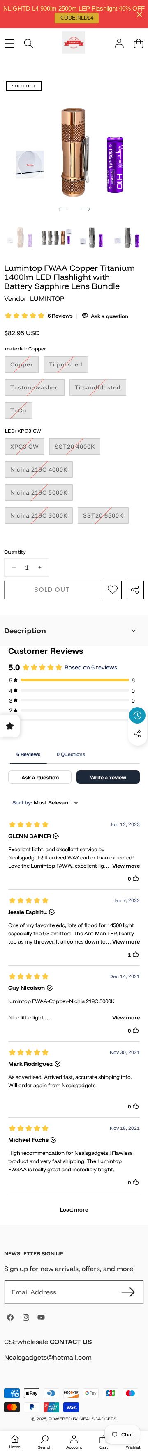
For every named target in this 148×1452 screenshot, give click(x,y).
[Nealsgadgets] (73, 44)
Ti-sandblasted (100, 389)
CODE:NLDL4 (76, 18)
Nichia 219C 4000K (41, 471)
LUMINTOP (47, 298)
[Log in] (119, 43)
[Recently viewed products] (137, 715)
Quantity (14, 552)
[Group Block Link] (74, 1354)
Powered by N (66, 1419)
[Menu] (9, 43)
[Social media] (137, 734)
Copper (24, 366)
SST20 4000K (77, 448)
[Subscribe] (128, 1291)
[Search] (28, 43)
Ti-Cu (21, 412)
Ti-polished (68, 366)
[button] (138, 43)
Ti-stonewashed (37, 389)
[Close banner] (139, 14)
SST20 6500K (106, 517)
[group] (20, 237)
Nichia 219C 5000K (41, 494)
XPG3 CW (27, 448)
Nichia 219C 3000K (41, 517)
